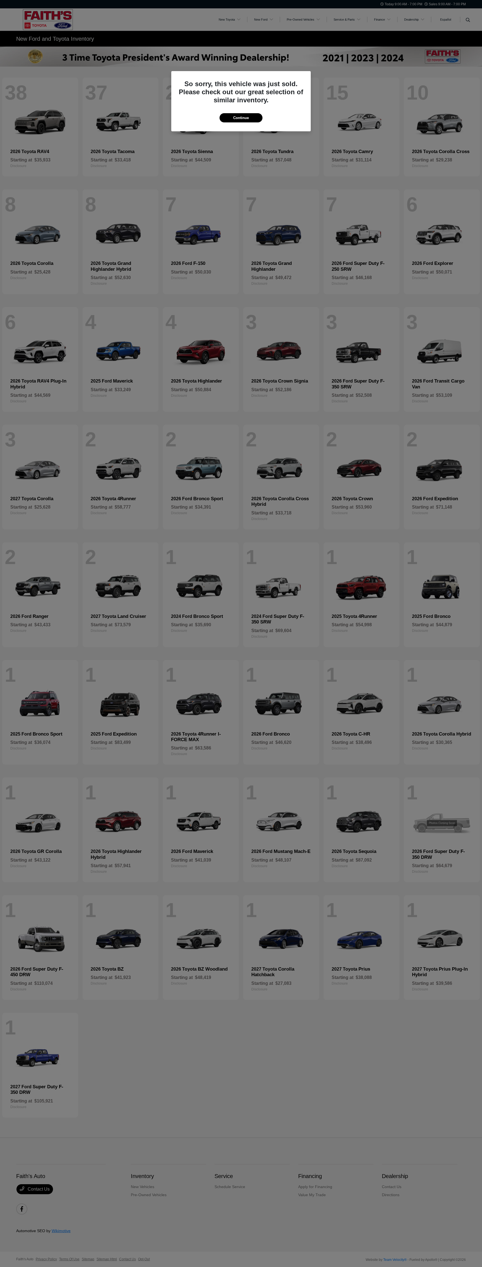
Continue (241, 118)
